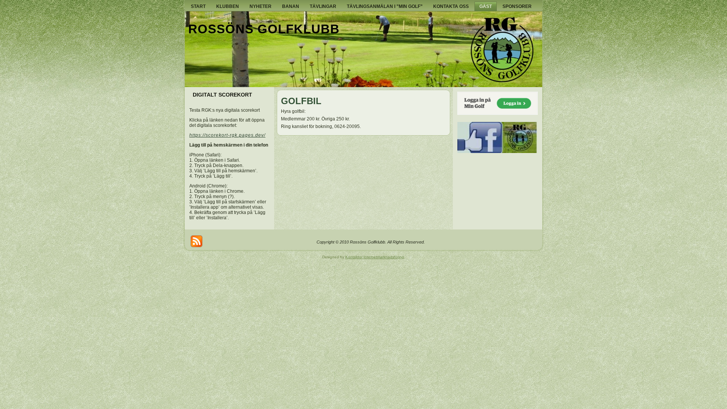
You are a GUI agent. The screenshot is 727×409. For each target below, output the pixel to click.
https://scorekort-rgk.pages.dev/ (227, 135)
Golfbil (301, 101)
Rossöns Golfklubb (264, 29)
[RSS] (196, 241)
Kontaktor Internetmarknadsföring (374, 257)
